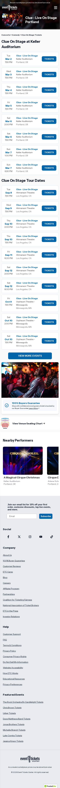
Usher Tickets (9, 713)
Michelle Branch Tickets (14, 730)
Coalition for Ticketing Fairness (17, 599)
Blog (5, 577)
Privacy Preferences (12, 684)
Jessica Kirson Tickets (13, 741)
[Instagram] (30, 537)
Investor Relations (11, 616)
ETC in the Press (10, 611)
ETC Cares (8, 572)
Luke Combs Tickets (12, 735)
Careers (6, 583)
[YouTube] (40, 537)
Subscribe (46, 516)
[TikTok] (51, 537)
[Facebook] (8, 537)
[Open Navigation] (55, 7)
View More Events (30, 356)
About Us (7, 555)
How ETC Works (10, 673)
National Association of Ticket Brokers (21, 605)
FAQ (5, 639)
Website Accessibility (13, 667)
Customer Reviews (12, 566)
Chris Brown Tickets (12, 707)
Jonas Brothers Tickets (13, 724)
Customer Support (12, 634)
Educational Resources (14, 679)
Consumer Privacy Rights (14, 656)
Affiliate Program (11, 588)
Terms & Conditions (12, 645)
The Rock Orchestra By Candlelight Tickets (23, 702)
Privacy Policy (9, 651)
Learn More (33, 408)
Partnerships (9, 594)
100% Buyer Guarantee (14, 560)
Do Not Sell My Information (15, 662)
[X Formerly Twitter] (19, 537)
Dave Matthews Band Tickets (16, 718)
